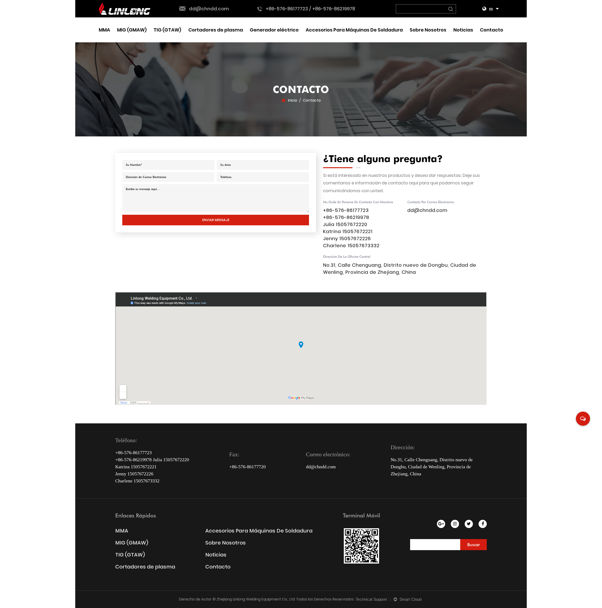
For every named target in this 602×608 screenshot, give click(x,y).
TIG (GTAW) (167, 30)
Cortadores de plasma (215, 30)
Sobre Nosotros (428, 30)
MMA (104, 30)
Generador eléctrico (274, 30)
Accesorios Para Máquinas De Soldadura (354, 30)
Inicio (292, 100)
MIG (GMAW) (132, 30)
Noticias (463, 30)
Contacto (491, 30)
